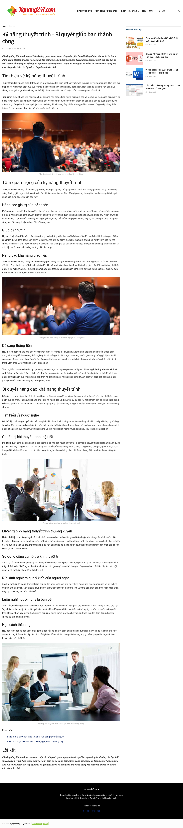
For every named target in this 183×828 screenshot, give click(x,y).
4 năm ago (151, 45)
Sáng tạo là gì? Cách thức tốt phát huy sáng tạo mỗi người (35, 736)
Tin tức (161, 11)
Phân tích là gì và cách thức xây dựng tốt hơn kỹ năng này (35, 741)
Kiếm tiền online (130, 11)
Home (4, 26)
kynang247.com (24, 824)
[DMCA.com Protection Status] (40, 824)
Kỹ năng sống (84, 11)
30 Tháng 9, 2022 (9, 48)
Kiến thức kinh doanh (106, 11)
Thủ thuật (147, 11)
